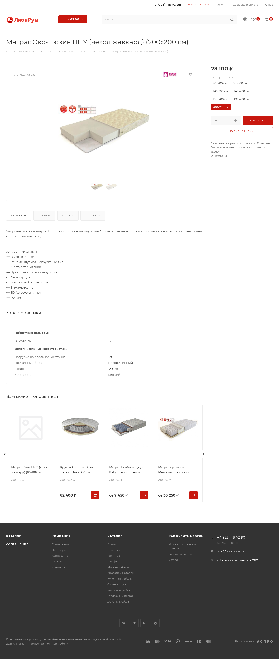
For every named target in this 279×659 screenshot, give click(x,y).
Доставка (93, 215)
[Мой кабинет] (245, 19)
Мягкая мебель (118, 567)
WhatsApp (155, 623)
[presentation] (5, 454)
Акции (112, 544)
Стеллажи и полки (120, 595)
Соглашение (17, 544)
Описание (18, 215)
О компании (60, 544)
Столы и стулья (117, 584)
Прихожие (114, 550)
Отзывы (44, 215)
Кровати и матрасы (120, 572)
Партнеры (59, 550)
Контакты (58, 567)
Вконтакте (123, 623)
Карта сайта (60, 555)
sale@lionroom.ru (230, 551)
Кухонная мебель (119, 578)
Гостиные (113, 555)
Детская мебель (118, 601)
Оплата (68, 215)
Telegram (134, 623)
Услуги (173, 559)
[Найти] (232, 19)
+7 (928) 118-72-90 (231, 537)
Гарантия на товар (181, 554)
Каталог (13, 536)
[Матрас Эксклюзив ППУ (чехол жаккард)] (104, 130)
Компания (61, 536)
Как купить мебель (186, 536)
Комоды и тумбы (118, 590)
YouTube (144, 623)
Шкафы (112, 561)
